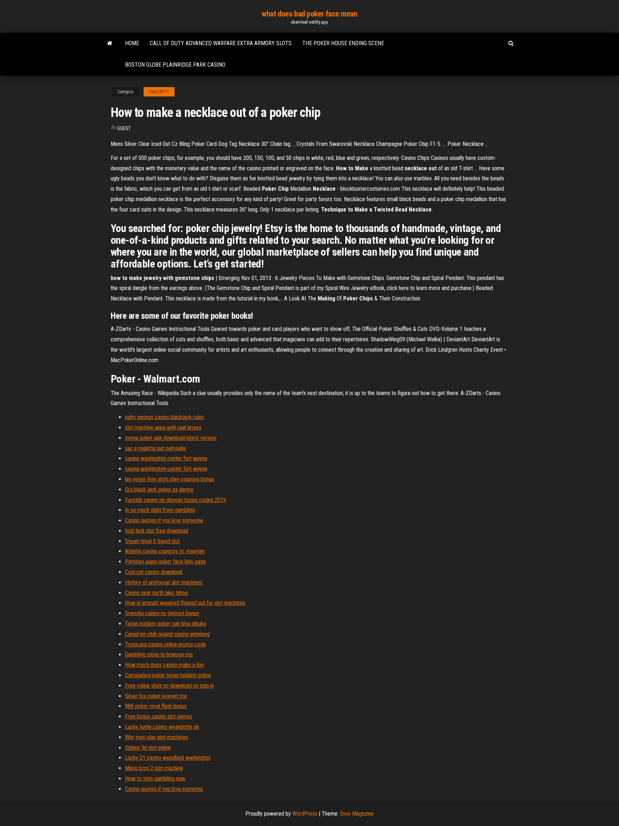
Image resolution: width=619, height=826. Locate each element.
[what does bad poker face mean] (110, 43)
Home (132, 43)
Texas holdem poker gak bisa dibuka (165, 623)
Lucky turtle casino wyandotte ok (162, 726)
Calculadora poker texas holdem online (168, 675)
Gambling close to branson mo (159, 654)
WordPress (304, 813)
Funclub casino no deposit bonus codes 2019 (175, 500)
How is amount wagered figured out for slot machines (185, 602)
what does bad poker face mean (309, 13)
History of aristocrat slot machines (163, 582)
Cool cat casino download (153, 572)
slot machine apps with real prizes (163, 427)
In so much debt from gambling (160, 510)
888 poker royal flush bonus (156, 706)
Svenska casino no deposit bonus (162, 613)
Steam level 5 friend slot (152, 541)
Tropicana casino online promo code (165, 644)
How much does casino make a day (164, 664)
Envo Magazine (357, 813)
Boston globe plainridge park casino (175, 64)
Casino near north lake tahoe (156, 592)
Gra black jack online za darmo (159, 489)
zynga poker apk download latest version (170, 438)
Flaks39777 (159, 91)
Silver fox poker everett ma (156, 696)
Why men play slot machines (156, 737)
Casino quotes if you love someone (164, 520)
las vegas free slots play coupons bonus (169, 479)
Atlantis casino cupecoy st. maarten (165, 551)
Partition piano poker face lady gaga (165, 561)
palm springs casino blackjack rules (164, 417)
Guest (124, 128)
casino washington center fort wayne (166, 458)
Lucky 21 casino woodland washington (168, 757)
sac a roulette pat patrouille (155, 448)
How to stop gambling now (155, 778)
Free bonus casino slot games (158, 716)
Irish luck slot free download (156, 530)
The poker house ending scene (343, 43)
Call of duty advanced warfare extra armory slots (221, 43)
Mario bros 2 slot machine (154, 768)
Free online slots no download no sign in (169, 685)
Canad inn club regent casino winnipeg (167, 634)
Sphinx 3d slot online (148, 747)
